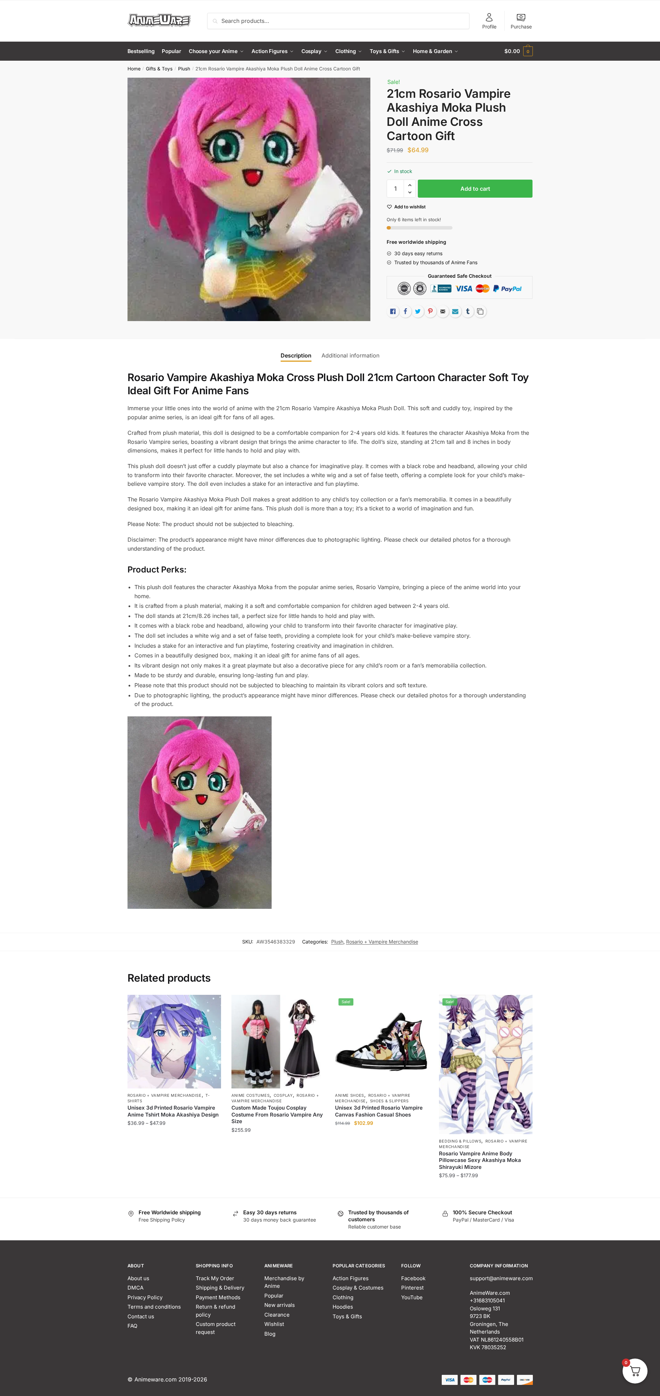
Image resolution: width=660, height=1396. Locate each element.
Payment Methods (218, 1297)
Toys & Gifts (347, 1316)
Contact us (140, 1316)
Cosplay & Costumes (358, 1287)
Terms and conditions (154, 1306)
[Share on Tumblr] (467, 311)
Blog (269, 1333)
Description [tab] (296, 355)
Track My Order (215, 1278)
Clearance (277, 1314)
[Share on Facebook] (405, 311)
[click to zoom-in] (249, 199)
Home (134, 68)
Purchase (521, 26)
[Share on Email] (443, 311)
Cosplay (283, 1095)
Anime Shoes (349, 1095)
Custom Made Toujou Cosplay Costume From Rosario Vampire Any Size (277, 1114)
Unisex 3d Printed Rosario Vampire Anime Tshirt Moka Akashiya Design (173, 1111)
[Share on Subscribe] (455, 311)
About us (138, 1278)
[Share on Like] (393, 311)
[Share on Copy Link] (480, 311)
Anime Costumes (250, 1095)
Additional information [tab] (350, 355)
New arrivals (279, 1305)
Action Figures (351, 1278)
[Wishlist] (210, 1005)
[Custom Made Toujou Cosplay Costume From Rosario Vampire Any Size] (278, 1041)
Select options (174, 1189)
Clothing (343, 1297)
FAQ (132, 1325)
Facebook (413, 1278)
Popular (273, 1295)
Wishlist (274, 1324)
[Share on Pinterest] (430, 311)
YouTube (412, 1297)
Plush (184, 68)
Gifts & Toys (159, 68)
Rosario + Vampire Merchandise (382, 942)
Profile (489, 26)
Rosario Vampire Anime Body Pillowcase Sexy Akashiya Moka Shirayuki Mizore (480, 1160)
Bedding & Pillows (460, 1141)
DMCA (135, 1287)
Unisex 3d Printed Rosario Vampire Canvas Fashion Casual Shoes (379, 1111)
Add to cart (475, 188)
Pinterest (412, 1287)
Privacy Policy (144, 1297)
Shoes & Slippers (389, 1100)
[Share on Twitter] (418, 311)
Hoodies (343, 1306)
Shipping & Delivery (220, 1287)
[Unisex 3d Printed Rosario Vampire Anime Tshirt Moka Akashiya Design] (174, 1041)
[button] (409, 185)
